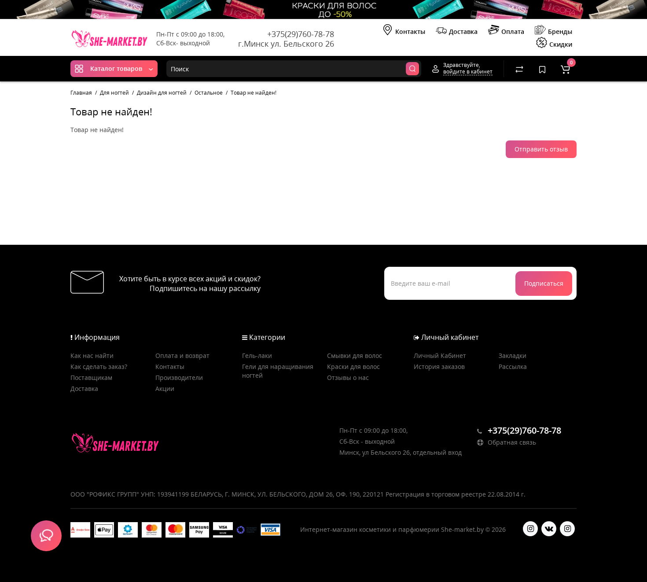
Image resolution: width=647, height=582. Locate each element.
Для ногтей (114, 92)
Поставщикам (91, 377)
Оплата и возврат (182, 355)
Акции (164, 388)
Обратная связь (511, 442)
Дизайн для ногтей (162, 92)
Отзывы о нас (348, 377)
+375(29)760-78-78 (300, 34)
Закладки (512, 355)
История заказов (439, 366)
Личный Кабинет (440, 355)
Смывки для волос (354, 355)
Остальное (209, 92)
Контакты (410, 31)
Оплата (512, 31)
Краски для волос (353, 366)
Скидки (560, 44)
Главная (81, 92)
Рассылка (513, 366)
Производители (179, 377)
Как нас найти (92, 355)
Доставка (463, 31)
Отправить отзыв (541, 149)
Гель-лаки (257, 355)
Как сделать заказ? (98, 366)
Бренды (560, 31)
